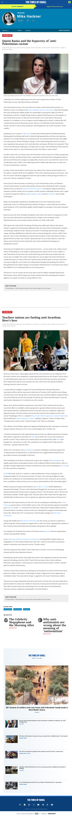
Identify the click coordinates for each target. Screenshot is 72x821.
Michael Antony (47, 633)
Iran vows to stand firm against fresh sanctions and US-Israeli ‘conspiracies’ (41, 751)
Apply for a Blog (64, 30)
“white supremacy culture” (25, 418)
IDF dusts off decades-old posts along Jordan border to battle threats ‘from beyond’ (43, 736)
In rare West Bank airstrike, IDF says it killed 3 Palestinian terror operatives (40, 782)
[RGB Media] (37, 813)
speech (11, 508)
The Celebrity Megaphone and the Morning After (21, 622)
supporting (29, 194)
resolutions (29, 450)
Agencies (21, 753)
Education (26, 609)
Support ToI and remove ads (55, 6)
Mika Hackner (29, 16)
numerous (26, 189)
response (51, 194)
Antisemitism (17, 609)
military (33, 189)
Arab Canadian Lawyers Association (41, 110)
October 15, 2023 (42, 487)
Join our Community (17, 6)
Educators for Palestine (28, 521)
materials (47, 531)
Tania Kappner (56, 460)
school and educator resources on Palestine (23, 539)
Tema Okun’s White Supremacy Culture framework (49, 416)
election (63, 466)
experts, (39, 189)
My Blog (19, 30)
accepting (39, 194)
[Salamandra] (51, 813)
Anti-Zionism (8, 609)
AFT (19, 508)
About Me (28, 30)
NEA (23, 416)
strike (58, 439)
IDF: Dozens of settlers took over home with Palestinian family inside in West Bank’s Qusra (37, 709)
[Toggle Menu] (2, 2)
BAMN (6, 473)
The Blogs (20, 13)
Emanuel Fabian (23, 738)
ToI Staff (37, 712)
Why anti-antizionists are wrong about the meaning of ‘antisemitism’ (54, 625)
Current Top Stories (37, 658)
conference (26, 133)
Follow (20, 21)
